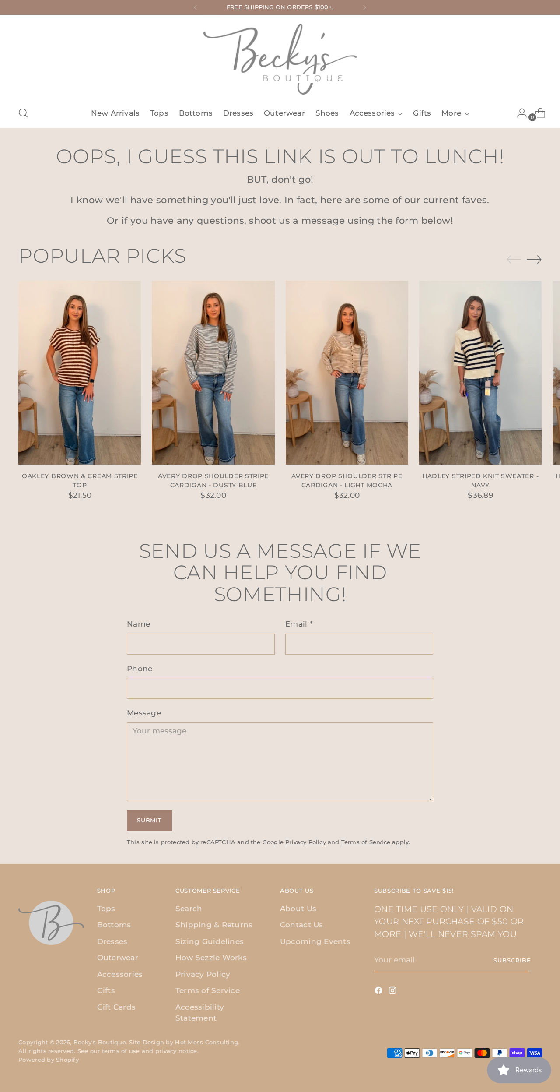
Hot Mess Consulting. (207, 1042)
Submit (149, 820)
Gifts (106, 990)
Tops (106, 908)
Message (144, 712)
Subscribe (512, 960)
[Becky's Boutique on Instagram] (393, 992)
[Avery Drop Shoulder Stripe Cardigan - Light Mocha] (347, 373)
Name (138, 624)
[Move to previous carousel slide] (514, 259)
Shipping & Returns (214, 924)
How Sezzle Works (211, 957)
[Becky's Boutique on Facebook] (379, 992)
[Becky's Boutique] (280, 59)
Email (299, 624)
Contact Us (301, 924)
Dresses (112, 941)
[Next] (364, 7)
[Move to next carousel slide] (534, 259)
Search (189, 908)
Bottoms (114, 924)
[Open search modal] (23, 113)
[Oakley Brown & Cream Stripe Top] (79, 373)
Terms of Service (365, 841)
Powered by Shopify (48, 1059)
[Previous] (195, 7)
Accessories (120, 974)
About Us (298, 908)
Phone (139, 668)
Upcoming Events (315, 941)
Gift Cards (116, 1007)
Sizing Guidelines (209, 941)
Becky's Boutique (100, 1042)
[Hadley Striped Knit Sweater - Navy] (480, 373)
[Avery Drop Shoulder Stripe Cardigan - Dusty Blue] (213, 373)
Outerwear (117, 957)
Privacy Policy (305, 841)
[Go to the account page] (518, 113)
